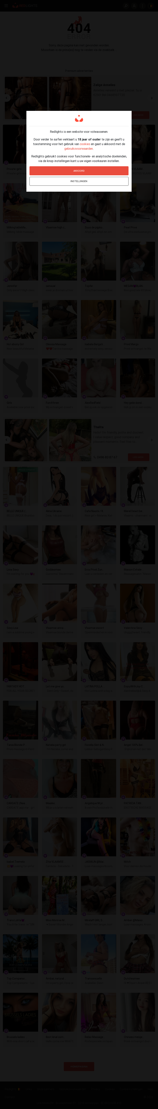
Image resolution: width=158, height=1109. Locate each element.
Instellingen (79, 181)
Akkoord (79, 170)
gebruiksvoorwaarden (78, 148)
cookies (85, 144)
